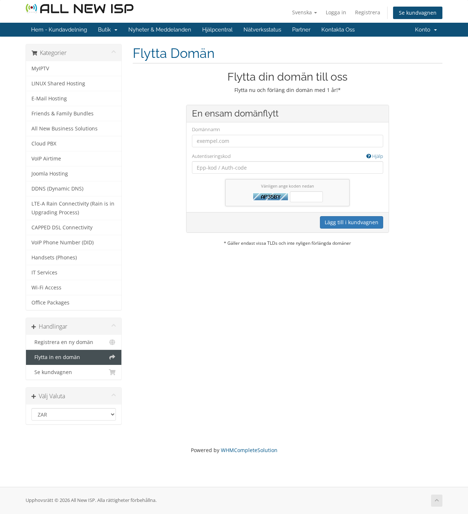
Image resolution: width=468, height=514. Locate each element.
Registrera (367, 12)
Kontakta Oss (338, 29)
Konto (424, 29)
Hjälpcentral (217, 29)
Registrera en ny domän (62, 342)
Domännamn (206, 129)
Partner (301, 29)
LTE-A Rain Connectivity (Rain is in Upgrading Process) (72, 208)
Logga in (336, 12)
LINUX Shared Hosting (58, 83)
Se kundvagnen (418, 12)
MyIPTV (40, 68)
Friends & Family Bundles (62, 113)
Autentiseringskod (287, 156)
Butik (106, 29)
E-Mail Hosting (49, 98)
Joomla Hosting (49, 173)
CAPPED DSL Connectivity (62, 227)
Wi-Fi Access (46, 287)
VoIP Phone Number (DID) (62, 242)
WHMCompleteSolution (249, 450)
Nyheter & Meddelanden (159, 29)
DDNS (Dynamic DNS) (57, 188)
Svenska (302, 12)
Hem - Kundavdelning (59, 29)
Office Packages (50, 302)
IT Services (44, 272)
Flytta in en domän (55, 357)
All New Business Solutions (64, 128)
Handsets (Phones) (54, 257)
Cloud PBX (43, 143)
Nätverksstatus (262, 29)
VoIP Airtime (46, 158)
